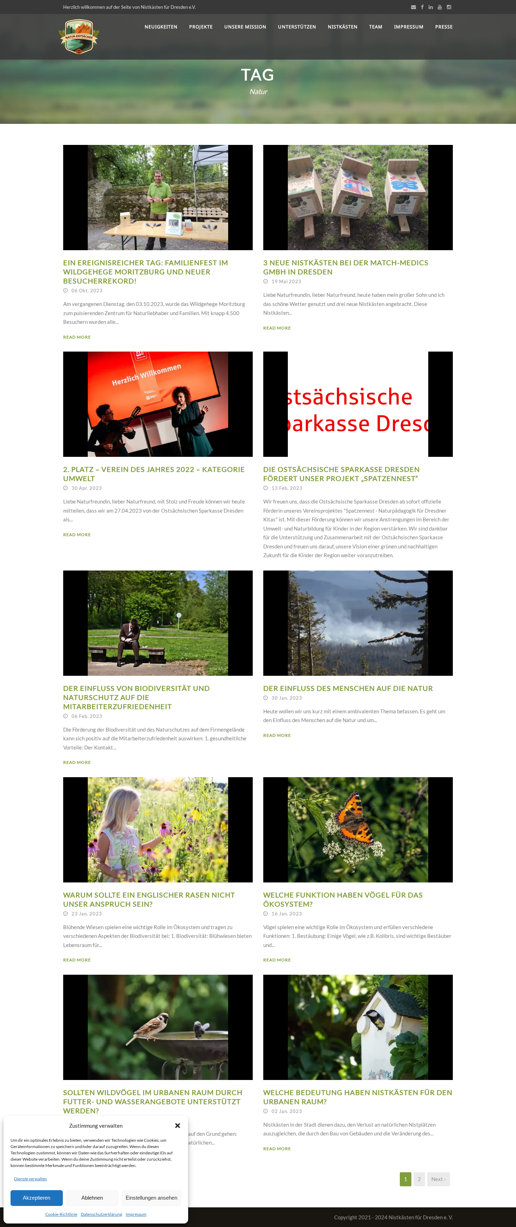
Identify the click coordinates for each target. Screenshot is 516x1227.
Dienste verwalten (30, 1178)
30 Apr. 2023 (87, 488)
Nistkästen (343, 27)
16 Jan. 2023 (287, 913)
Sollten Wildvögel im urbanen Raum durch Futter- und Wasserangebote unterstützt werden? (153, 1101)
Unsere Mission (245, 27)
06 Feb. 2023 (87, 716)
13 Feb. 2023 (287, 488)
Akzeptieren (36, 1198)
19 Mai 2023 (287, 281)
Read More (77, 337)
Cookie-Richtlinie (61, 1214)
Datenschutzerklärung (101, 1214)
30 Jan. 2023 (287, 698)
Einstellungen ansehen (151, 1198)
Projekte (201, 27)
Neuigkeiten (161, 27)
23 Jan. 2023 (87, 913)
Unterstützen (297, 27)
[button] (177, 1125)
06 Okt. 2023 (87, 290)
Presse (444, 27)
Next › (438, 1179)
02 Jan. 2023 (287, 1111)
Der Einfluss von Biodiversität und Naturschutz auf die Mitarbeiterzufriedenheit (136, 697)
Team (376, 27)
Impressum (136, 1214)
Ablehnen (92, 1198)
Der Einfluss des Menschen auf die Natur (348, 688)
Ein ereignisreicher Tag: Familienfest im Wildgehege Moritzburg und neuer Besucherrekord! (145, 271)
